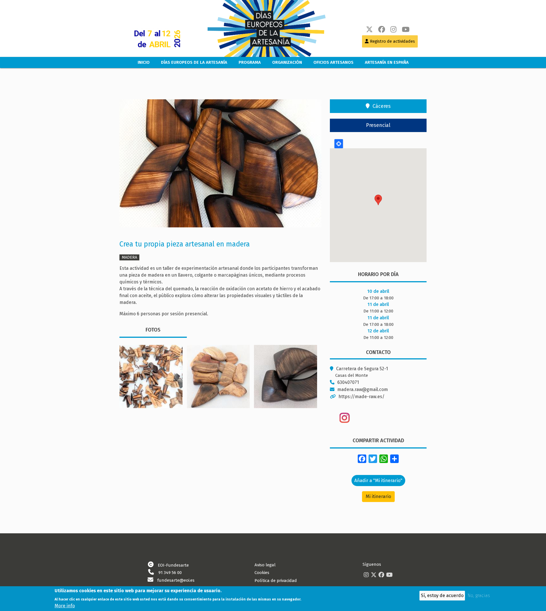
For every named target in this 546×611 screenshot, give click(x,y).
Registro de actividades (392, 41)
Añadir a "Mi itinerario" (378, 480)
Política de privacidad (276, 580)
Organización (287, 62)
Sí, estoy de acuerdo (442, 595)
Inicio (144, 62)
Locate (338, 143)
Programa (250, 62)
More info (65, 605)
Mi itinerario (378, 496)
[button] (220, 165)
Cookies (262, 572)
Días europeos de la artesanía (194, 62)
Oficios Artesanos (333, 62)
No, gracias (479, 595)
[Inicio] (261, 28)
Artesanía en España (387, 62)
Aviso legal (265, 564)
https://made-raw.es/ (361, 396)
